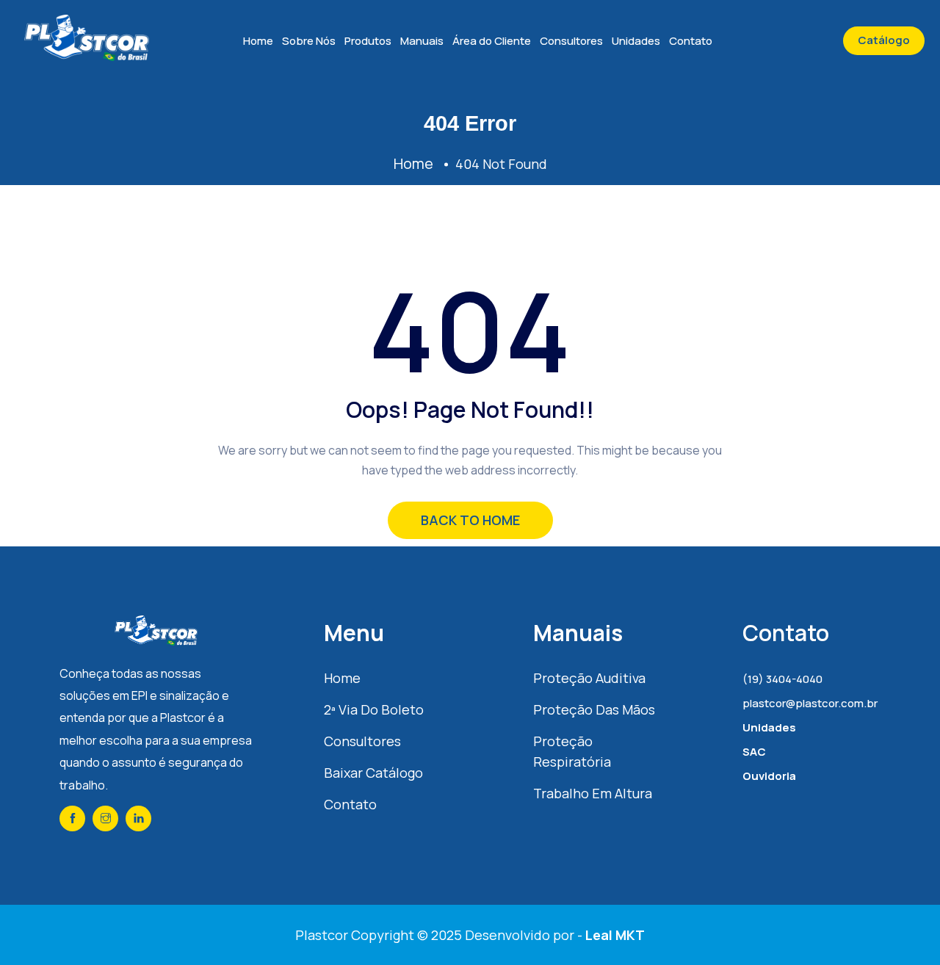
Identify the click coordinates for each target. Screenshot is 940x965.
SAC (754, 751)
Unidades (636, 40)
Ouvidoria (769, 776)
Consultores (571, 40)
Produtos (367, 40)
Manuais (422, 40)
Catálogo (884, 40)
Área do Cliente (491, 40)
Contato (690, 40)
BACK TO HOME (470, 520)
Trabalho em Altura (592, 793)
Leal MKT (615, 935)
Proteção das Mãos (594, 709)
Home (258, 40)
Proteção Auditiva (589, 678)
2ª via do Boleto (374, 709)
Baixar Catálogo (373, 772)
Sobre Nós (309, 40)
